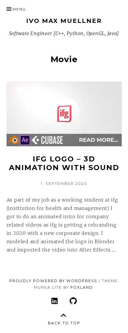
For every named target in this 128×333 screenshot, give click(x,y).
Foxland (82, 287)
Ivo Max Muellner (64, 20)
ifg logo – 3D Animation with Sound (64, 163)
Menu (19, 9)
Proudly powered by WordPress (53, 281)
